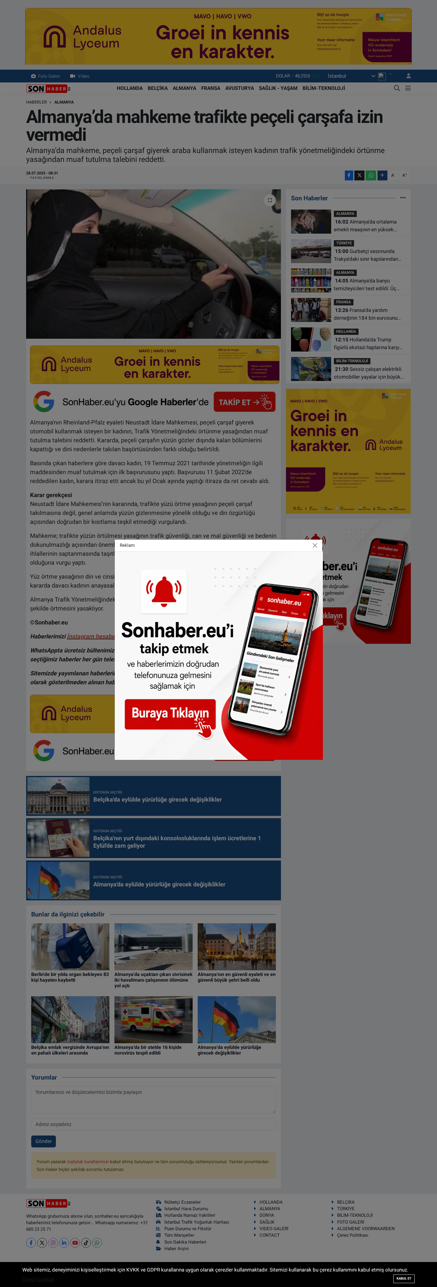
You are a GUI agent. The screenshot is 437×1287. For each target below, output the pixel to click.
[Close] (315, 545)
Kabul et (404, 1278)
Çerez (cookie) (38, 1279)
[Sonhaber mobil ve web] (219, 655)
